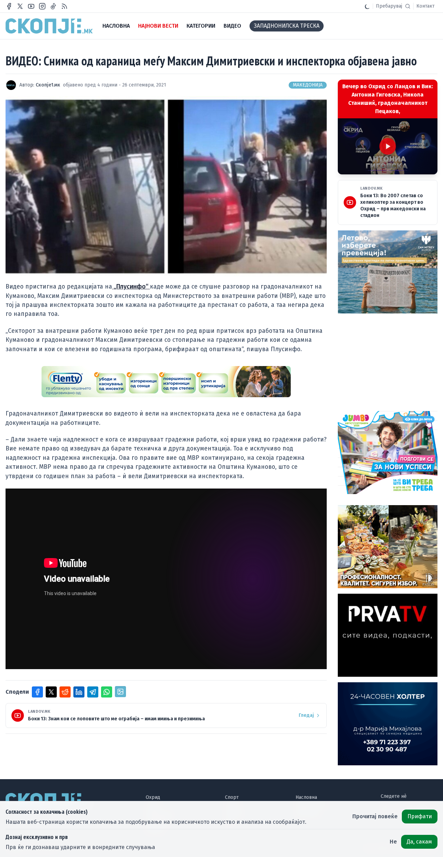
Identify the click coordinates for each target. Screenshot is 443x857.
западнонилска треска (286, 25)
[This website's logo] (49, 26)
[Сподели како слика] (120, 691)
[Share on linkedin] (78, 692)
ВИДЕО (232, 25)
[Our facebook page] (9, 6)
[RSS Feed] (64, 6)
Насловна (306, 797)
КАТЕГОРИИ (201, 25)
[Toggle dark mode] (367, 6)
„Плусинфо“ (131, 286)
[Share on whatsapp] (106, 692)
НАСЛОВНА (116, 25)
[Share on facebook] (37, 692)
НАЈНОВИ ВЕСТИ (158, 25)
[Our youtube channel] (31, 6)
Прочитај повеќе (375, 816)
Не (393, 841)
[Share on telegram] (92, 692)
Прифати (419, 816)
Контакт (425, 6)
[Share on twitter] (51, 692)
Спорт (232, 797)
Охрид (153, 797)
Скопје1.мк (48, 85)
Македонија (308, 85)
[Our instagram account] (42, 6)
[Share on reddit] (65, 692)
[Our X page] (20, 6)
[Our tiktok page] (53, 6)
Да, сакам (419, 841)
